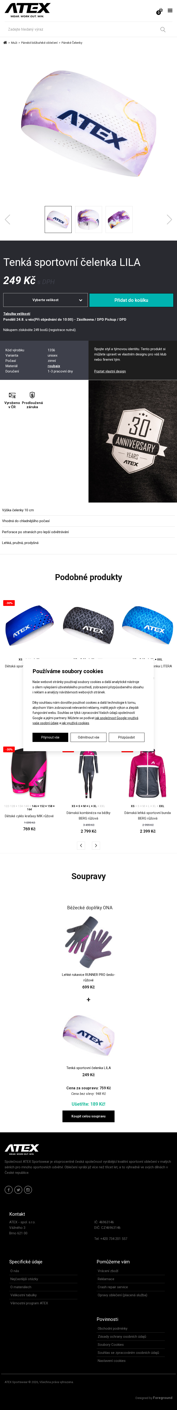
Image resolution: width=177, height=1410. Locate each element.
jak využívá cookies (75, 723)
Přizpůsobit (126, 737)
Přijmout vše (50, 737)
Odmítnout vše (88, 737)
